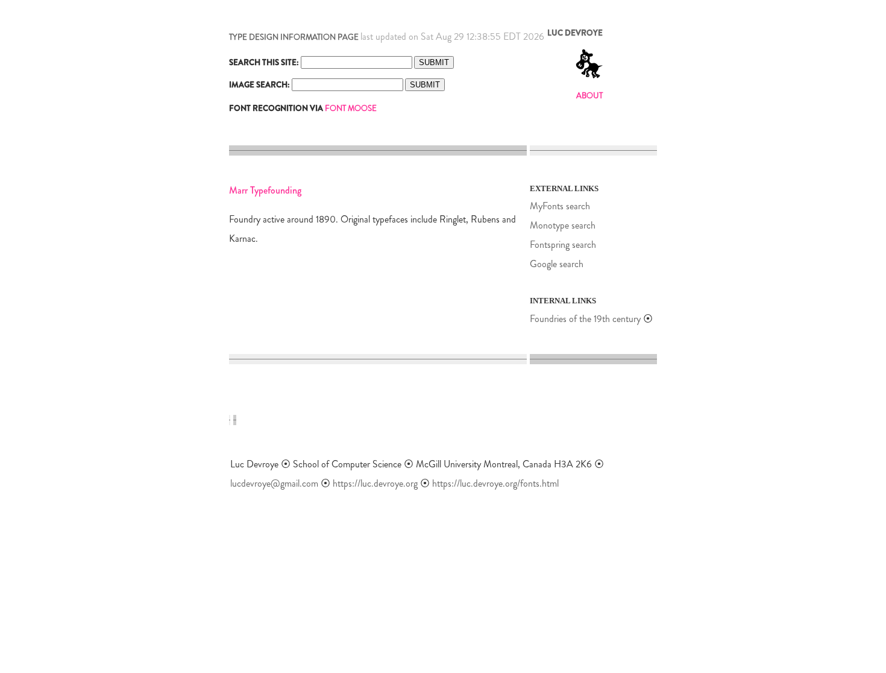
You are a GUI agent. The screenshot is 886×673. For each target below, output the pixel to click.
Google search (556, 264)
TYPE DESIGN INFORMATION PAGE (294, 37)
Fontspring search (563, 244)
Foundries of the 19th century (585, 319)
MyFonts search (560, 206)
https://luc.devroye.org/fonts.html (495, 483)
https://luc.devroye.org (375, 483)
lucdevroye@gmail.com (274, 483)
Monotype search (562, 225)
